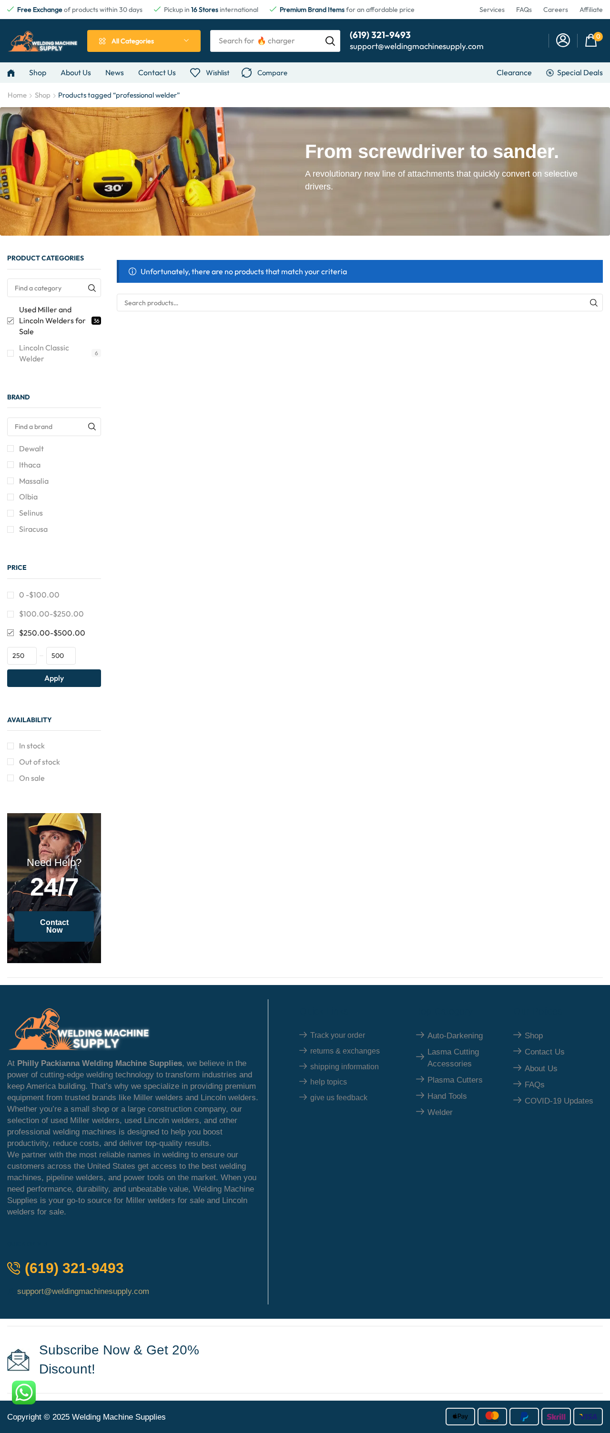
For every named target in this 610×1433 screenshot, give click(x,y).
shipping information (344, 1067)
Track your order (337, 1035)
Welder (440, 1112)
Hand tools (447, 1096)
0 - (39, 594)
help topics (328, 1082)
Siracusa (33, 529)
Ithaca (30, 464)
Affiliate (591, 9)
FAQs (524, 9)
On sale (32, 778)
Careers (555, 9)
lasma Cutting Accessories (453, 1057)
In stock (32, 745)
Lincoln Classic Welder (58, 353)
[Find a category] (92, 288)
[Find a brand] (92, 427)
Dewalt (31, 448)
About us (541, 1068)
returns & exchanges (345, 1051)
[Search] (330, 40)
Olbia (28, 496)
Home (17, 95)
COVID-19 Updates (559, 1100)
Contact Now (54, 926)
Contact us (545, 1051)
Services (492, 9)
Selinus (31, 512)
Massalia (34, 481)
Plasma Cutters (455, 1080)
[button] (563, 41)
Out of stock (39, 761)
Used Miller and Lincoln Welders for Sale (59, 320)
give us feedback (338, 1098)
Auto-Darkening (455, 1035)
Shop (43, 95)
